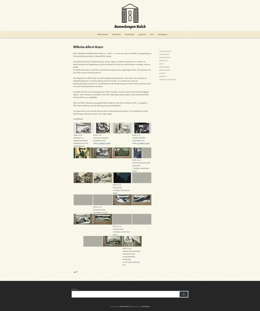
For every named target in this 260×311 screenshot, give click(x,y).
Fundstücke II (129, 34)
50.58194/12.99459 (104, 143)
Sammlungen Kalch (130, 26)
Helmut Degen (164, 70)
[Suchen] (184, 294)
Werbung (163, 76)
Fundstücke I (116, 34)
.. (92, 34)
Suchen (75, 289)
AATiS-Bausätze (102, 34)
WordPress (146, 306)
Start (152, 34)
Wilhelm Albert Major (167, 80)
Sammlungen (162, 34)
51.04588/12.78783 (143, 143)
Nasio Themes (125, 306)
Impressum (142, 34)
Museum (162, 73)
